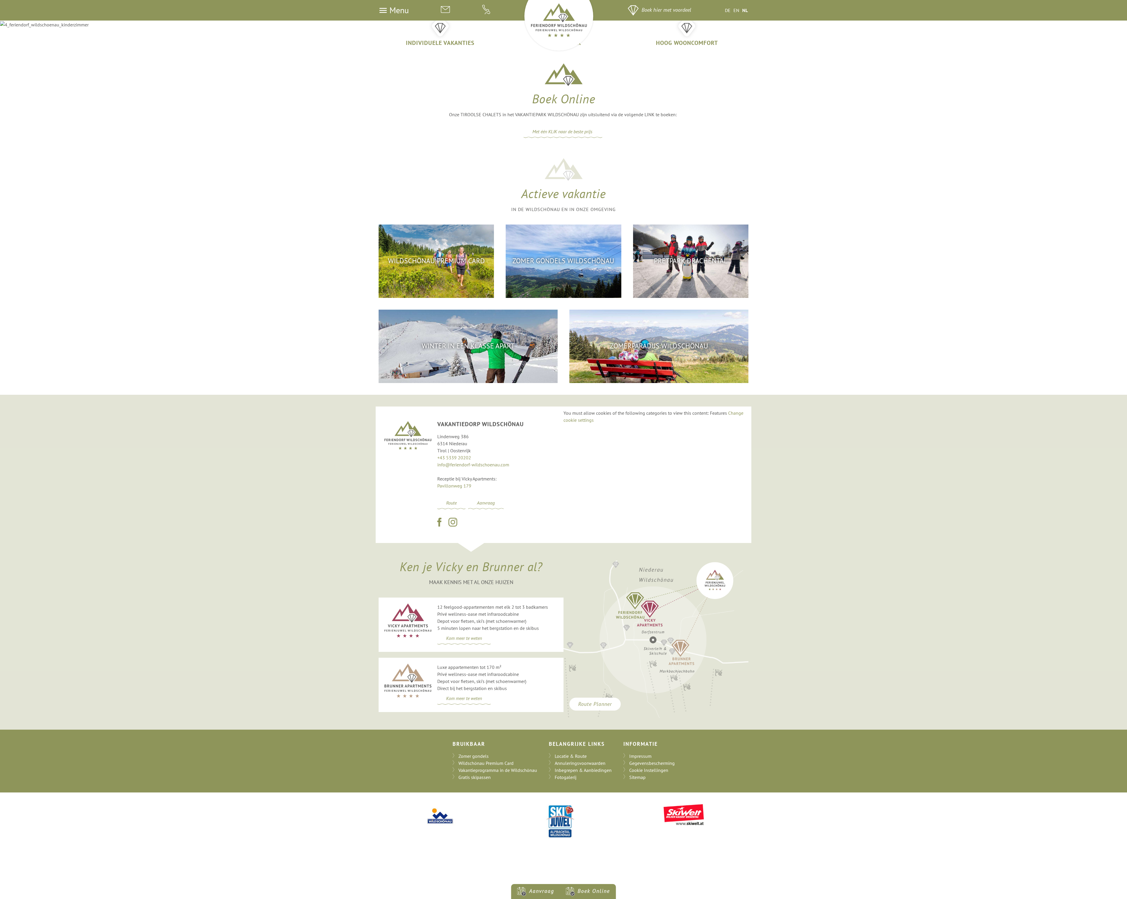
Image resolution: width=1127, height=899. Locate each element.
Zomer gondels (473, 756)
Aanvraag (486, 503)
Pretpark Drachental (690, 260)
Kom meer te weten (464, 638)
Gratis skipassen (474, 777)
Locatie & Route (571, 756)
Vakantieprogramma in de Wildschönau (497, 770)
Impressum (640, 756)
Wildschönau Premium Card (436, 260)
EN (736, 10)
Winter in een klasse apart (468, 345)
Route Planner (595, 704)
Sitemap (637, 777)
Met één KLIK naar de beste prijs (562, 131)
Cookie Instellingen (648, 770)
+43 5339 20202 (454, 458)
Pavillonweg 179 (454, 486)
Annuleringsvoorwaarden (580, 763)
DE (727, 10)
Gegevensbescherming (652, 763)
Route (451, 503)
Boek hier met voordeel (666, 9)
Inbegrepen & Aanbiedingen (583, 770)
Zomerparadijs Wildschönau (659, 345)
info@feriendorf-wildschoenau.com (473, 465)
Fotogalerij (565, 777)
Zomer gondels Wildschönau (563, 260)
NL (745, 10)
